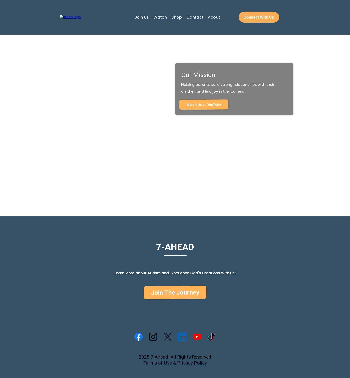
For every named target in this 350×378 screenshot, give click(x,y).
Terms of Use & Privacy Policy (175, 363)
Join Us (142, 17)
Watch (160, 17)
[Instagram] (153, 336)
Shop (176, 17)
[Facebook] (138, 336)
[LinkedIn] (182, 336)
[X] (167, 336)
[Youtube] (197, 336)
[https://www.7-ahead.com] (70, 17)
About (214, 17)
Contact (194, 17)
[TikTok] (211, 336)
